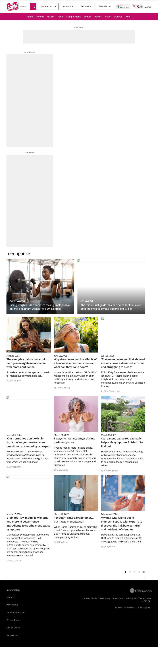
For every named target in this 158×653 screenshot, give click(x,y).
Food (60, 16)
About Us (68, 6)
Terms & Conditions (15, 612)
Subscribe (86, 6)
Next (139, 572)
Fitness (50, 16)
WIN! (128, 16)
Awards (118, 16)
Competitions (73, 16)
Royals (98, 16)
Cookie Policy (13, 627)
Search (33, 6)
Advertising (12, 604)
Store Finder (12, 635)
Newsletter (105, 6)
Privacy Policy (13, 620)
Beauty (87, 16)
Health (40, 16)
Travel (108, 16)
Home (30, 16)
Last (143, 572)
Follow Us (46, 6)
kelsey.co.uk (146, 607)
